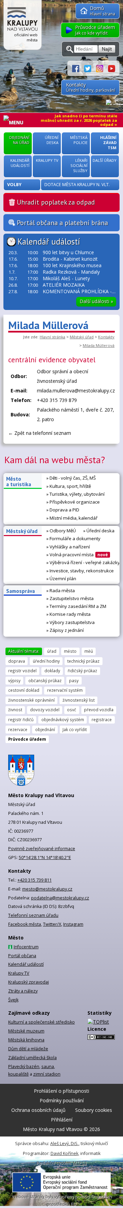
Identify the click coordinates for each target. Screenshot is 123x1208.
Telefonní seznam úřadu (33, 915)
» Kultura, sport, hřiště (68, 486)
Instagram (73, 924)
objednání (45, 729)
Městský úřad (82, 336)
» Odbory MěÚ (61, 531)
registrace (102, 719)
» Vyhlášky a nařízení (68, 547)
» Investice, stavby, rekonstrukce (80, 571)
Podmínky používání (62, 1100)
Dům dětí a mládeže (28, 1049)
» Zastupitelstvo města (70, 598)
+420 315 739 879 (57, 400)
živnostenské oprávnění (31, 700)
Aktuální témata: (23, 651)
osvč (71, 709)
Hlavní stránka (52, 336)
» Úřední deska (98, 531)
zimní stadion (46, 1074)
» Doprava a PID (62, 510)
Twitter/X (52, 924)
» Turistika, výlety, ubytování (75, 494)
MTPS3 (80, 1163)
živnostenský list (79, 700)
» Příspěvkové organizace (73, 502)
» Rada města (60, 590)
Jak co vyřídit (75, 729)
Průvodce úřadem (27, 739)
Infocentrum (26, 947)
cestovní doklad (23, 690)
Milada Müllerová (98, 345)
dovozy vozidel (44, 709)
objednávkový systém (62, 719)
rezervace (17, 729)
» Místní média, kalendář (71, 518)
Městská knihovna (26, 1040)
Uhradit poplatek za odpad (56, 202)
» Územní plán (61, 578)
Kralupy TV (18, 973)
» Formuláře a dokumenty (73, 538)
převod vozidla (98, 709)
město (70, 651)
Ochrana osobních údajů (38, 1110)
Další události (96, 301)
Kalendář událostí (48, 241)
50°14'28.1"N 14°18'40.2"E (45, 857)
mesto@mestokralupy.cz (47, 889)
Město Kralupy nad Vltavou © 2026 (61, 1129)
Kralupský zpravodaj (28, 982)
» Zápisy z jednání (65, 630)
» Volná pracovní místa (77, 554)
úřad (51, 651)
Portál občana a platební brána (62, 222)
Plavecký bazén (23, 1066)
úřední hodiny (46, 661)
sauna (47, 1066)
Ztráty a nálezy (23, 991)
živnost (15, 709)
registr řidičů (20, 719)
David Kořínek (64, 1153)
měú (88, 651)
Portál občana (22, 956)
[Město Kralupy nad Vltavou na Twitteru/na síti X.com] (90, 68)
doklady (52, 670)
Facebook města (24, 924)
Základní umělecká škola (32, 1058)
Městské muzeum (26, 1031)
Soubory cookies (93, 1110)
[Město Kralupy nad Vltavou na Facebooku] (78, 68)
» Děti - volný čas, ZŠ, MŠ (71, 478)
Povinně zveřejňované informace (41, 849)
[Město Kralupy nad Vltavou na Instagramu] (102, 68)
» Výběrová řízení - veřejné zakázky (83, 562)
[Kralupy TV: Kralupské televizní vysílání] (111, 68)
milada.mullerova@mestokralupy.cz (76, 390)
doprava (16, 661)
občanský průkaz (45, 680)
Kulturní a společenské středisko (41, 1022)
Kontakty (106, 336)
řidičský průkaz (82, 670)
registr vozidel (22, 670)
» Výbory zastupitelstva (70, 622)
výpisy (14, 680)
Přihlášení (61, 1119)
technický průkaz (83, 661)
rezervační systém (65, 690)
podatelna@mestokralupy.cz (60, 898)
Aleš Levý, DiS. (64, 1143)
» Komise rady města (68, 614)
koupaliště (18, 1074)
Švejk (13, 1000)
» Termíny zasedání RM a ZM (76, 606)
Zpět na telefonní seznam (42, 433)
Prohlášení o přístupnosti (61, 1091)
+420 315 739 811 (34, 880)
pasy (74, 680)
